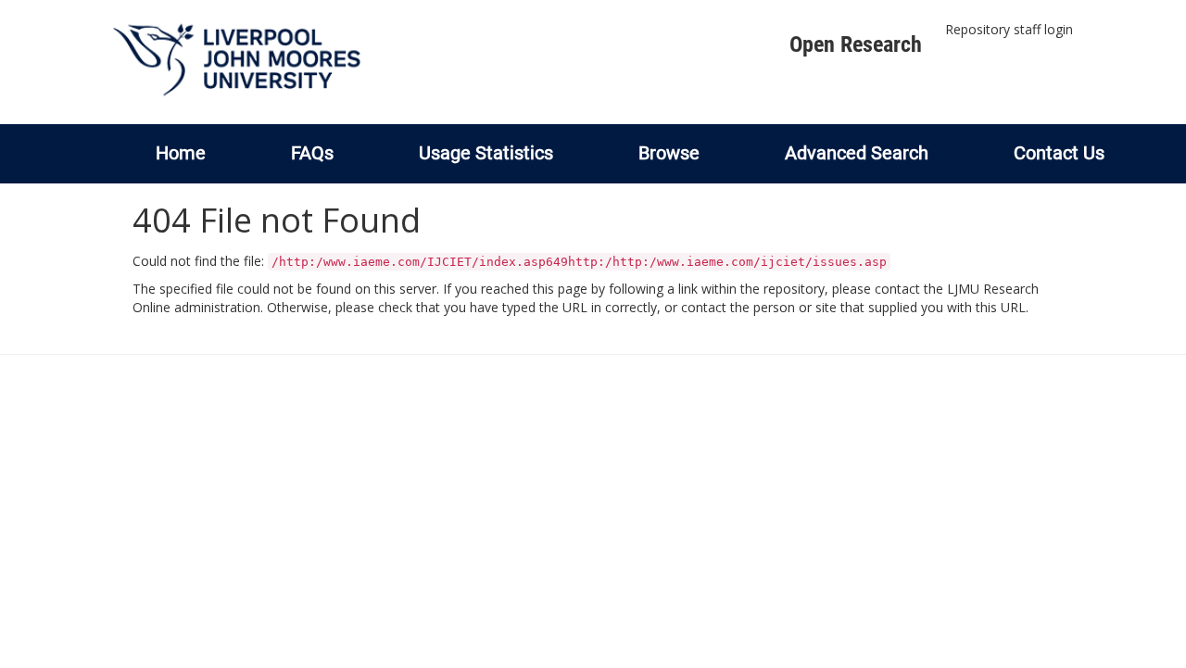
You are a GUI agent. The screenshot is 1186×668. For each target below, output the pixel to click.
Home (181, 153)
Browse (669, 153)
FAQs (312, 153)
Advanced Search (856, 153)
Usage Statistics (486, 153)
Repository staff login (1009, 29)
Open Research (855, 44)
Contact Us (1059, 153)
